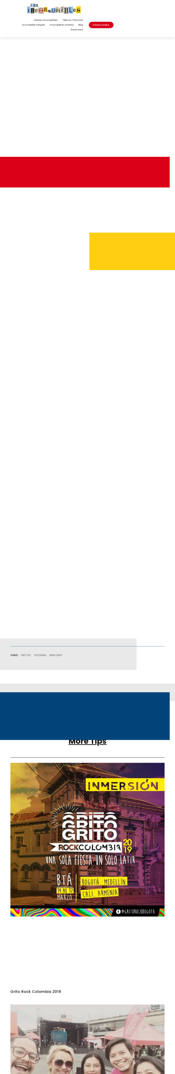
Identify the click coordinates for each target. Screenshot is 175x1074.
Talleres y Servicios (73, 20)
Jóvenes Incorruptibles (46, 20)
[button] (25, 655)
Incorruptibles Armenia (61, 25)
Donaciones (77, 29)
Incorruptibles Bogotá (33, 25)
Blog (80, 25)
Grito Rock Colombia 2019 (35, 991)
